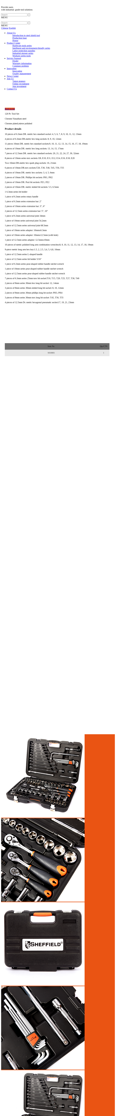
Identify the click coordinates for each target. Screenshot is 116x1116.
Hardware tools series (22, 45)
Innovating (11, 68)
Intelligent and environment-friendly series (31, 48)
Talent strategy (18, 81)
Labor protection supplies (23, 50)
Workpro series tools (21, 56)
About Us (11, 33)
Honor (15, 40)
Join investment (19, 86)
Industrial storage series (22, 53)
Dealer (15, 61)
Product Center (13, 43)
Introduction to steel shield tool (26, 35)
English (12, 28)
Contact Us (12, 89)
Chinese (4, 28)
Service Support (14, 58)
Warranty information (22, 63)
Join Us (10, 78)
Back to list (10, 109)
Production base (19, 38)
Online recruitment (20, 84)
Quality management (21, 73)
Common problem (20, 66)
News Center (13, 76)
